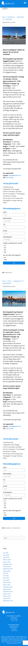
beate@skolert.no (15, 175)
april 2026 (6, 555)
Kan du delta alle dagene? (12, 255)
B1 (5, 250)
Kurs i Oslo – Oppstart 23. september (13, 282)
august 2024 (6, 594)
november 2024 (7, 587)
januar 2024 (6, 598)
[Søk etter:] (14, 538)
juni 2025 (6, 575)
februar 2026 (7, 559)
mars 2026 (6, 557)
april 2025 (6, 578)
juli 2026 (5, 553)
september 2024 (8, 591)
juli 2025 (5, 573)
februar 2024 (7, 596)
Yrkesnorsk (8, 272)
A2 (5, 248)
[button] (25, 3)
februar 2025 (7, 582)
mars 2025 (6, 580)
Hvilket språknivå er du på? (12, 243)
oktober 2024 (7, 589)
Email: (5, 231)
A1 (5, 245)
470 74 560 (9, 178)
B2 (5, 252)
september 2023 (8, 601)
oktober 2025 (7, 566)
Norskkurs (8, 528)
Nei (5, 260)
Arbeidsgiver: (7, 237)
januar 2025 (6, 585)
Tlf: (4, 224)
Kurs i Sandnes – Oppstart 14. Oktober (13, 18)
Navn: (5, 212)
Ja (5, 257)
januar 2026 (6, 562)
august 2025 (6, 571)
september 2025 (8, 569)
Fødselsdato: (7, 218)
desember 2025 (7, 564)
